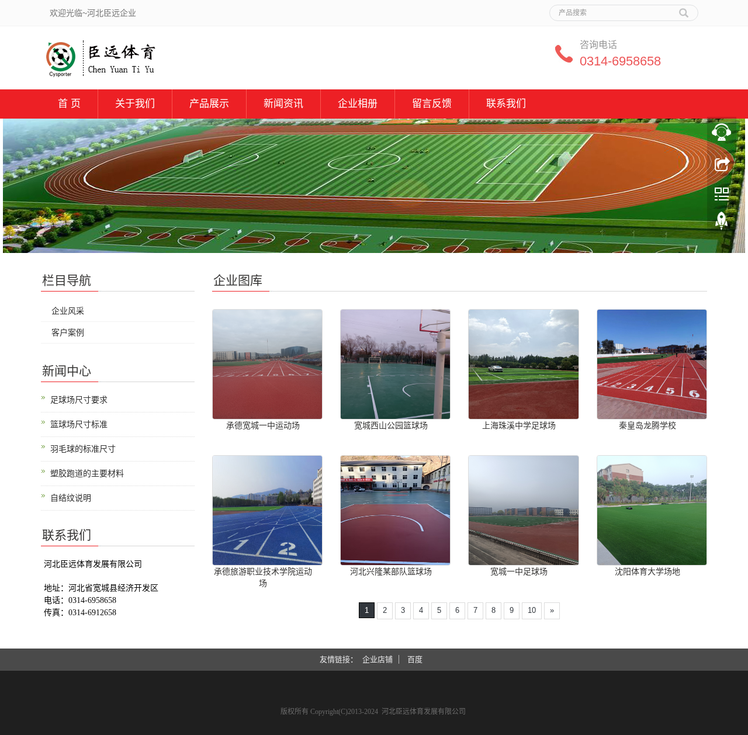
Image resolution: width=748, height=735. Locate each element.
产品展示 (209, 103)
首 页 (69, 103)
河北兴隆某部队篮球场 (391, 571)
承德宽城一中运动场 (263, 425)
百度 (415, 659)
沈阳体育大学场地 (647, 571)
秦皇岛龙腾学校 (647, 425)
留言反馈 (432, 103)
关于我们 (135, 103)
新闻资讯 (283, 103)
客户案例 (67, 332)
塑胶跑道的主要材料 (87, 473)
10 (532, 610)
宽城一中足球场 (519, 571)
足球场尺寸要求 (79, 399)
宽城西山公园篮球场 (391, 425)
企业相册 (358, 103)
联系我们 (506, 103)
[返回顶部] (721, 223)
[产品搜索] (684, 8)
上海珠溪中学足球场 (519, 425)
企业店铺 (377, 659)
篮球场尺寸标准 (79, 424)
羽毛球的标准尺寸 (83, 448)
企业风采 (67, 311)
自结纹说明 (70, 497)
